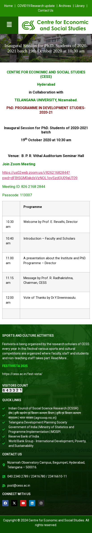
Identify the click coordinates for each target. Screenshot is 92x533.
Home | (10, 6)
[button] (9, 24)
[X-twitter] (14, 503)
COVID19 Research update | (37, 6)
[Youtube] (23, 503)
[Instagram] (41, 503)
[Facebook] (5, 503)
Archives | (67, 6)
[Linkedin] (32, 503)
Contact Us (46, 10)
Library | (81, 6)
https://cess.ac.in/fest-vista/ (22, 374)
